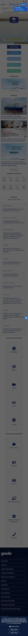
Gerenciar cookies (15, 626)
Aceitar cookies (14, 632)
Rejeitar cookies (14, 629)
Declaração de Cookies (17, 623)
